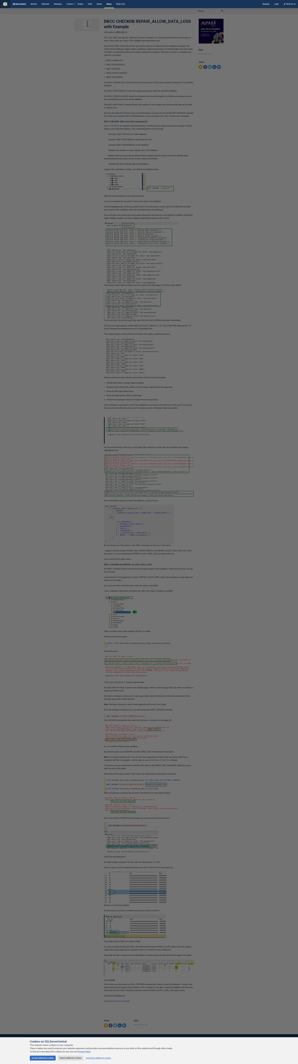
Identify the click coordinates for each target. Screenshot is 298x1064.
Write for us (291, 4)
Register (265, 4)
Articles (34, 4)
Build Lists (120, 4)
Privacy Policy (84, 1051)
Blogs (109, 4)
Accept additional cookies (43, 1058)
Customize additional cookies (98, 1058)
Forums (70, 4)
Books (99, 4)
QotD (90, 4)
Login (276, 4)
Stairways (58, 4)
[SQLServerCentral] (5, 4)
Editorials (45, 4)
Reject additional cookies (70, 1058)
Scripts (80, 4)
